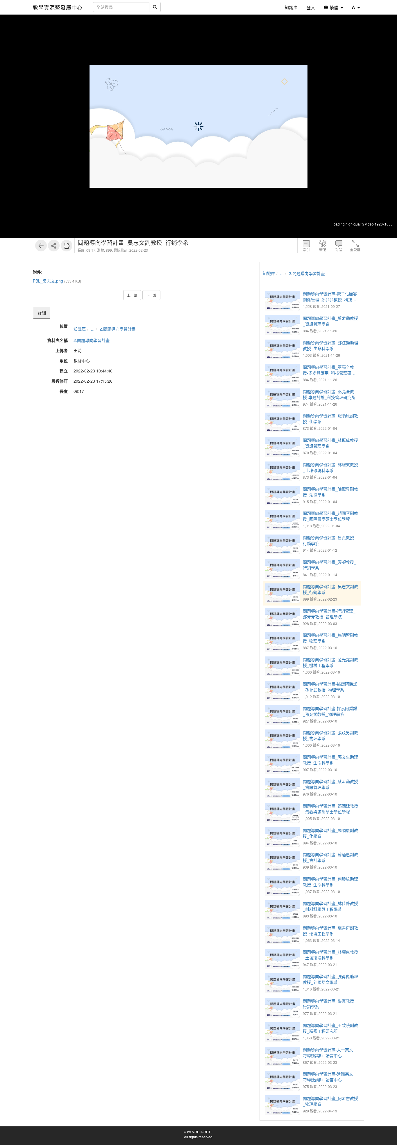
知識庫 (80, 329)
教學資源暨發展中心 (58, 7)
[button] (355, 7)
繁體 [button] (334, 7)
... (92, 329)
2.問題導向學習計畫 (118, 329)
